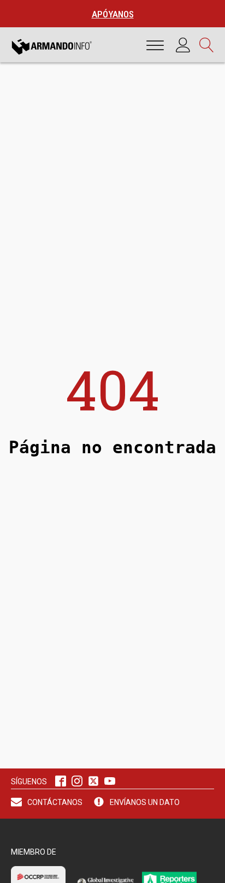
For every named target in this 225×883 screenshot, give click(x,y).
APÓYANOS (113, 14)
